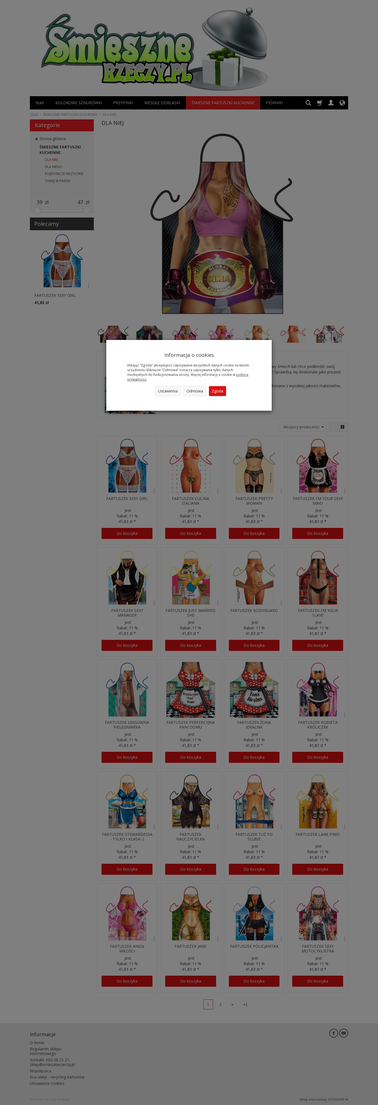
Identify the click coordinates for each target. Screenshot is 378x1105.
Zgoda (217, 391)
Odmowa (195, 391)
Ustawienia (168, 391)
